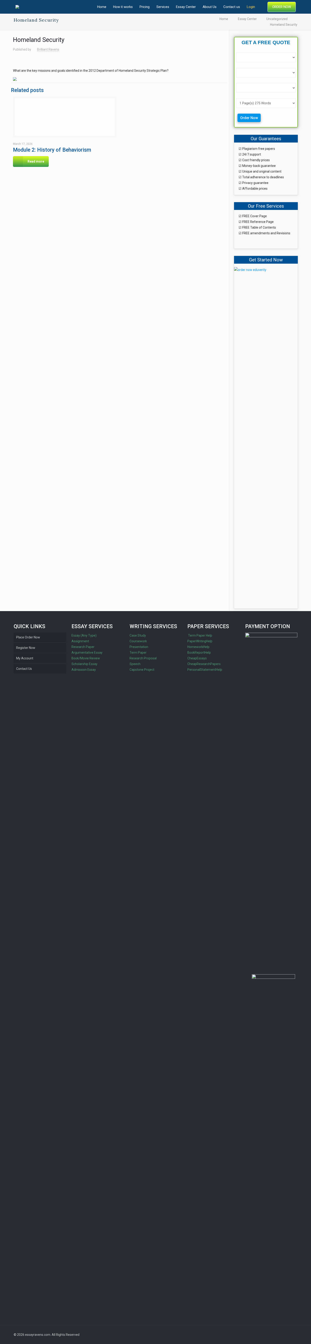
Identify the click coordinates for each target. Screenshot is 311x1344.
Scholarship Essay (84, 664)
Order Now (249, 118)
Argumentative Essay (86, 652)
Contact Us (24, 669)
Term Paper (138, 652)
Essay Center (247, 19)
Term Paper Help (199, 635)
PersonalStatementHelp (204, 669)
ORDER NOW (281, 7)
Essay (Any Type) (84, 635)
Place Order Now (28, 637)
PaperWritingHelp (199, 641)
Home (223, 19)
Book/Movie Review (85, 658)
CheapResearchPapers (204, 664)
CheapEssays (197, 658)
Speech (135, 664)
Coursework (138, 641)
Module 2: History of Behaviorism (52, 150)
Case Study (138, 635)
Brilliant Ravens (48, 49)
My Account (24, 658)
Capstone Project (142, 669)
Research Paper (82, 647)
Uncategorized (277, 19)
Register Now (25, 648)
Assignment (80, 641)
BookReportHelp (199, 652)
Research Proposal (143, 658)
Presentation (139, 647)
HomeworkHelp (198, 647)
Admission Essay (83, 669)
